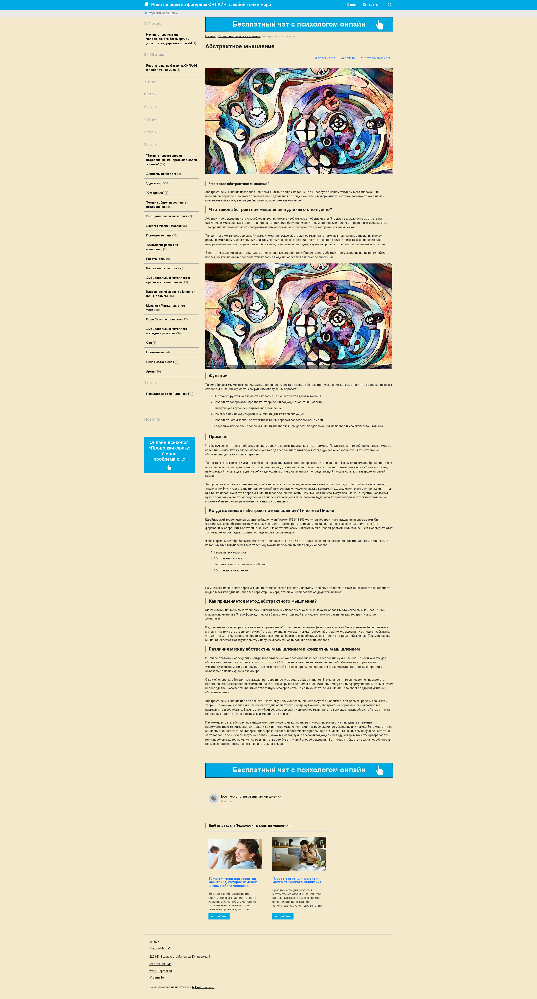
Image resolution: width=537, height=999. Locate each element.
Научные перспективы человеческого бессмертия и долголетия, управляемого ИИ (170, 39)
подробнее (219, 916)
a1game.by (156, 977)
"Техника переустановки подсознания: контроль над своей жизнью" (171, 160)
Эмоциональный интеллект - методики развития (167, 331)
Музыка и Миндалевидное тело (165, 308)
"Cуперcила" (156, 192)
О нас (351, 5)
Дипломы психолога (163, 174)
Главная (210, 36)
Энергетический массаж (166, 226)
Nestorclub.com (204, 987)
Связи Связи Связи (161, 362)
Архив (153, 371)
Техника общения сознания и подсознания (167, 204)
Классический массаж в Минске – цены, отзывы (171, 294)
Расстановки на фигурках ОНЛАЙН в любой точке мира (211, 4)
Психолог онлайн (161, 235)
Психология (157, 352)
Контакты (371, 5)
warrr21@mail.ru (160, 971)
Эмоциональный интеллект (168, 216)
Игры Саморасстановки (166, 319)
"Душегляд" (157, 183)
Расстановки (157, 259)
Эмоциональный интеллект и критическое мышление (168, 280)
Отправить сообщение (162, 13)
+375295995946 (160, 964)
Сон (150, 342)
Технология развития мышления (162, 247)
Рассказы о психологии (165, 268)
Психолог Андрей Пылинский (169, 394)
